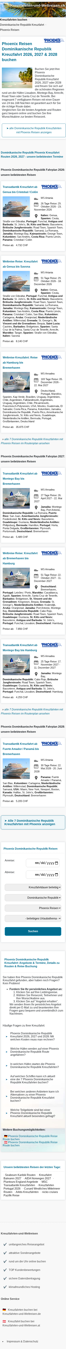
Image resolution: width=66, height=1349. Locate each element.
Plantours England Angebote (21, 1181)
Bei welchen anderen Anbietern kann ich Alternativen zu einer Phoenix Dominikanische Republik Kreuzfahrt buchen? (34, 1096)
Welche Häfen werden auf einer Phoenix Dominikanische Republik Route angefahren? (34, 1051)
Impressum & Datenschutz (22, 1341)
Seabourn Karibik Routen (20, 1175)
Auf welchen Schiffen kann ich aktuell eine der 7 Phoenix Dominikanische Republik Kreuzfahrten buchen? (32, 1079)
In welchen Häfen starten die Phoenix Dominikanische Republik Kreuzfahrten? (34, 1066)
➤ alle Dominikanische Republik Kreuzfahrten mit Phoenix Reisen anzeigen (33, 130)
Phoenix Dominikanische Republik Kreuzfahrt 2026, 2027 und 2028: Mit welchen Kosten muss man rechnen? (32, 1036)
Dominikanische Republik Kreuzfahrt (22, 24)
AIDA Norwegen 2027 (38, 1178)
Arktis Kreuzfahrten (27, 1192)
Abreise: (10, 872)
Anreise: (10, 860)
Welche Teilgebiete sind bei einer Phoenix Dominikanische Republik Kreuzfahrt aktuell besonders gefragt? (32, 1113)
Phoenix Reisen (9, 29)
